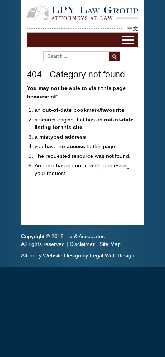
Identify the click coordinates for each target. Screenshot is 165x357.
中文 (132, 28)
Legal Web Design (112, 255)
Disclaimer (82, 244)
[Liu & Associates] (82, 12)
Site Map (110, 244)
